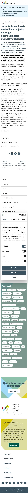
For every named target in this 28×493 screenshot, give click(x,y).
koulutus (15, 320)
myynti (19, 327)
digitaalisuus (17, 293)
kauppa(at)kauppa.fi (21, 491)
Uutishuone (8, 472)
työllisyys (5, 354)
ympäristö (13, 361)
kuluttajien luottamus (16, 324)
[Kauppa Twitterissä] (6, 483)
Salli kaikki (14, 268)
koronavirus (6, 320)
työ (23, 346)
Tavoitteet (7, 454)
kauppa (17, 312)
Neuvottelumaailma (7, 198)
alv (4, 289)
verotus (5, 361)
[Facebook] (19, 153)
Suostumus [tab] (5, 219)
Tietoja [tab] (23, 219)
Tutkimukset (6, 346)
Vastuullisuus (8, 458)
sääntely (18, 339)
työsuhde (13, 354)
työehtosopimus (7, 350)
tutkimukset (16, 346)
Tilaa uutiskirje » (14, 391)
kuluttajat (5, 324)
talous (4, 342)
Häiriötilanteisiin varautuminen (10, 202)
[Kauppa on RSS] (21, 483)
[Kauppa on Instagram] (10, 483)
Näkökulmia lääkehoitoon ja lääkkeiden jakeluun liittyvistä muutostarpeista (20, 165)
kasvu (23, 21)
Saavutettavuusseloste (7, 491)
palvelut (2, 23)
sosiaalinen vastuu (8, 339)
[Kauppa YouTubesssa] (14, 483)
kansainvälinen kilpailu (9, 305)
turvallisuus (18, 342)
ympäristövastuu (7, 365)
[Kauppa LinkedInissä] (18, 483)
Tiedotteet (5, 184)
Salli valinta (14, 272)
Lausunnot (13, 21)
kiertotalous (15, 316)
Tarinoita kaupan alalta (8, 211)
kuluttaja (22, 320)
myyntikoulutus (7, 331)
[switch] (24, 251)
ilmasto (20, 301)
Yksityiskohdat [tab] (14, 219)
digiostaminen (6, 293)
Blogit (4, 188)
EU (14, 301)
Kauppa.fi (5, 489)
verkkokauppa (16, 358)
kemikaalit (5, 316)
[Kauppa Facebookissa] (3, 483)
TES (11, 342)
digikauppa (21, 289)
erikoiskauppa (6, 301)
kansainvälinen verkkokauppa (10, 308)
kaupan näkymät (7, 312)
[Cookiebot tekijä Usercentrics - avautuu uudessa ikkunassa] (19, 215)
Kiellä (14, 277)
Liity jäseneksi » (14, 445)
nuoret (16, 331)
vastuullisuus (6, 358)
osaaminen (6, 335)
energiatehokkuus (17, 297)
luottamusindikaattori (8, 327)
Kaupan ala (7, 463)
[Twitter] (12, 153)
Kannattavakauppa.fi (8, 207)
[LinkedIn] (15, 153)
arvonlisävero (19, 21)
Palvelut (7, 468)
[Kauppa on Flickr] (25, 483)
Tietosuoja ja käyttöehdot (16, 489)
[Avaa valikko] (25, 3)
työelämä (17, 350)
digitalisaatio (6, 297)
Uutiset (4, 179)
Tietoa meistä (8, 477)
